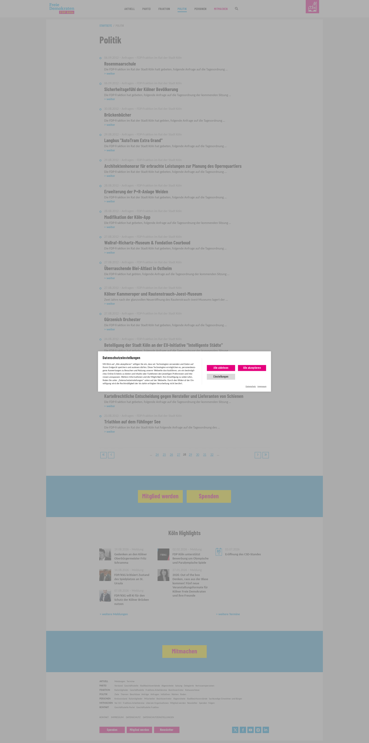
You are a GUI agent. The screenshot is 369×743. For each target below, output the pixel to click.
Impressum (261, 386)
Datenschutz (251, 386)
